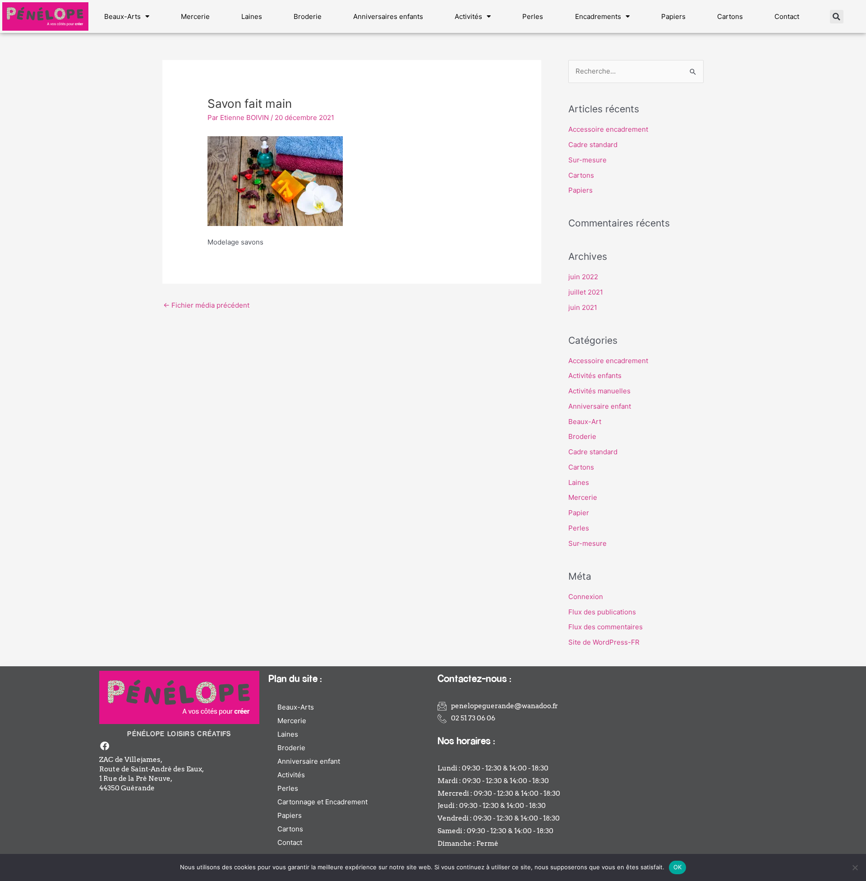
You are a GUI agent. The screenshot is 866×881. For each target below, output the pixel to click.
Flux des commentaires (605, 627)
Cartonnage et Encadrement (322, 802)
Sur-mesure (587, 160)
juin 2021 (582, 307)
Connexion (585, 596)
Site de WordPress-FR (604, 642)
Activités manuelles (599, 391)
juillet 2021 (585, 292)
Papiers (673, 16)
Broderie (308, 16)
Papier (578, 512)
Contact (786, 16)
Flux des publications (602, 612)
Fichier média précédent (206, 305)
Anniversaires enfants (388, 16)
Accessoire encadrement (608, 129)
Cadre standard (592, 144)
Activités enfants (595, 375)
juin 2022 (583, 276)
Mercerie (195, 16)
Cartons (730, 16)
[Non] (854, 867)
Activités (468, 16)
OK (677, 867)
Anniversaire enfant (599, 406)
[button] (836, 16)
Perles (532, 16)
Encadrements (598, 16)
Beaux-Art (584, 421)
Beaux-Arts (122, 16)
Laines (251, 16)
